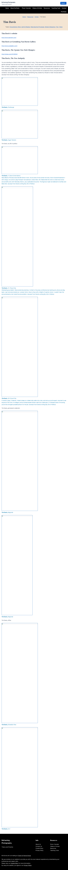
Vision (61, 27)
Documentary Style (15, 27)
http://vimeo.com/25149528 (9, 54)
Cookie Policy (14, 863)
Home (7, 8)
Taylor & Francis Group (24, 855)
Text (57, 27)
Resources (30, 17)
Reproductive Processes (37, 27)
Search (63, 3)
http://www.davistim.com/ (9, 37)
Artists (37, 17)
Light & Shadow (25, 27)
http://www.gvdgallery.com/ (9, 46)
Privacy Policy (27, 865)
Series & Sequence (50, 27)
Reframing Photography (8, 2)
